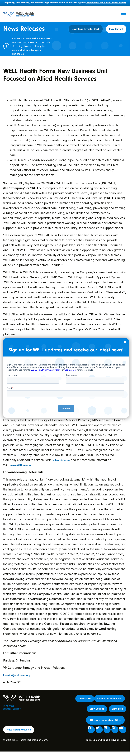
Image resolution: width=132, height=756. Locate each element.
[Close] (125, 342)
